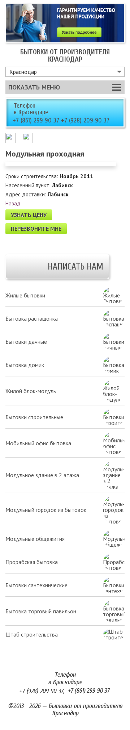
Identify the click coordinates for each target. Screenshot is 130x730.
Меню (34, 87)
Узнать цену (29, 214)
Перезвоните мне (36, 228)
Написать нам (75, 267)
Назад (13, 203)
